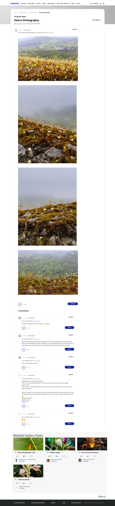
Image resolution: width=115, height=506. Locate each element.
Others (73, 3)
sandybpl (21, 486)
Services (78, 3)
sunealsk (53, 459)
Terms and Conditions (38, 503)
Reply (69, 327)
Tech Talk (38, 3)
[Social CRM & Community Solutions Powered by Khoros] (102, 496)
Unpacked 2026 (51, 3)
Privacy (53, 503)
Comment (72, 304)
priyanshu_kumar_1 (24, 459)
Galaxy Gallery (31, 3)
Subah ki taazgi (55, 452)
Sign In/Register (94, 3)
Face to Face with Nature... (90, 452)
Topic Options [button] (96, 20)
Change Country (76, 502)
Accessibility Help (19, 503)
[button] (75, 29)
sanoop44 (85, 459)
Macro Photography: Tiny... (27, 452)
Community (23, 3)
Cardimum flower (24, 479)
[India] (15, 3)
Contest (44, 3)
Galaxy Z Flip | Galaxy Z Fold (63, 3)
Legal (64, 503)
